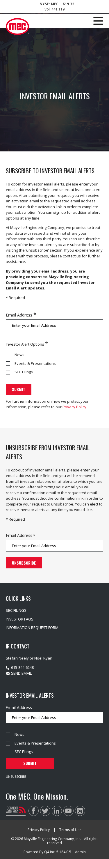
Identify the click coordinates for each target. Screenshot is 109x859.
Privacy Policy (74, 406)
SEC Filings (24, 371)
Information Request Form (32, 627)
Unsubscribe (16, 777)
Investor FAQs (19, 619)
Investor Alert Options (25, 344)
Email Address (19, 315)
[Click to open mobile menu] (98, 22)
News (19, 354)
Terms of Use (70, 829)
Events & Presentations (35, 363)
